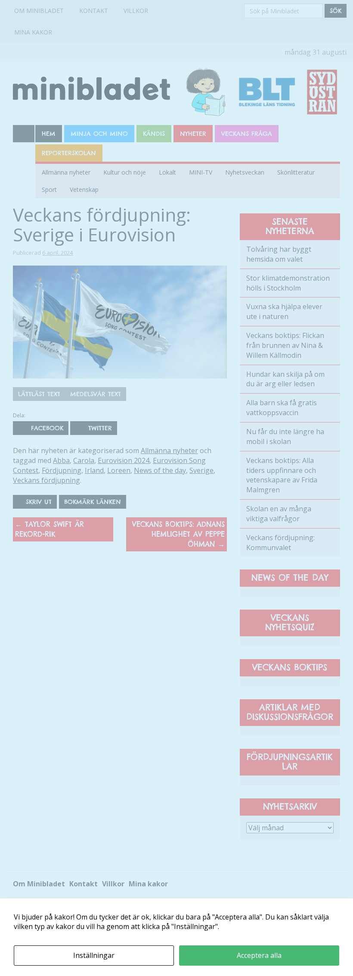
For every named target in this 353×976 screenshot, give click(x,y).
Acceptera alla (259, 955)
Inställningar (94, 955)
